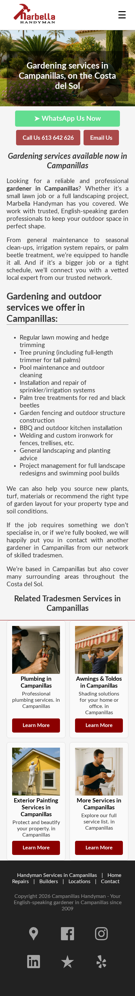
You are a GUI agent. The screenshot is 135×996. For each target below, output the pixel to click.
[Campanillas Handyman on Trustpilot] (67, 973)
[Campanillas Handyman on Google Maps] (34, 945)
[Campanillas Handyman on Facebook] (67, 945)
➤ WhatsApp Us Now (67, 118)
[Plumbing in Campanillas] (36, 650)
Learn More (36, 725)
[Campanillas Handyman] (36, 15)
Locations (79, 881)
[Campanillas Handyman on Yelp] (101, 973)
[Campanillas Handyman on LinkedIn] (34, 973)
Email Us (101, 138)
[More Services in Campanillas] (99, 772)
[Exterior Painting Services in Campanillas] (36, 772)
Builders (48, 881)
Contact (110, 881)
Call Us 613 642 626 (48, 138)
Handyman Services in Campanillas (57, 875)
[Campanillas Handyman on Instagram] (101, 945)
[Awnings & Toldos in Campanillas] (99, 650)
